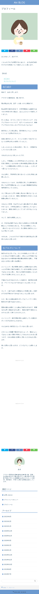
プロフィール (8, 504)
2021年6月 (7, 516)
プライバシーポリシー (11, 499)
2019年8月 (7, 569)
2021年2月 (7, 521)
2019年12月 (8, 555)
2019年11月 (8, 559)
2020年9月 (7, 540)
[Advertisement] (19, 381)
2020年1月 (7, 550)
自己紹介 (7, 79)
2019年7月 (7, 574)
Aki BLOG (19, 2)
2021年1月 (7, 526)
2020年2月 (7, 545)
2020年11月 (8, 536)
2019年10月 (8, 564)
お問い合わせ (8, 495)
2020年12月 (8, 531)
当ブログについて (10, 81)
